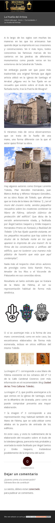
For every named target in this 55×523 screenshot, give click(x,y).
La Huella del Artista (15, 17)
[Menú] (46, 6)
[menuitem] (39, 6)
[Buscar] (39, 6)
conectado (34, 488)
